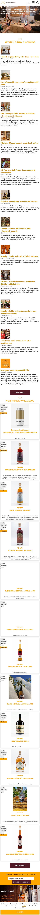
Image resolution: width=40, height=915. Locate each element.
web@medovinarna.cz (7, 898)
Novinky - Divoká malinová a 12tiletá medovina (19, 256)
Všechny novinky (20, 865)
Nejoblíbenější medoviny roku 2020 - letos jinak (19, 57)
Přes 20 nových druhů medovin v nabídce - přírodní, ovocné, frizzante (18, 114)
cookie (24, 906)
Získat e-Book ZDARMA (21, 882)
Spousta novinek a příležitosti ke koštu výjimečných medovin (16, 229)
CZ (27, 3)
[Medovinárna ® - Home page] (8, 2)
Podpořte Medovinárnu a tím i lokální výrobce (19, 201)
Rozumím (20, 912)
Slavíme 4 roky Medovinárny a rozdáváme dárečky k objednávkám (18, 282)
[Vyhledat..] (37, 2)
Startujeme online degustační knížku (15, 370)
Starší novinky (20, 392)
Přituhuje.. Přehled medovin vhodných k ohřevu (19, 143)
